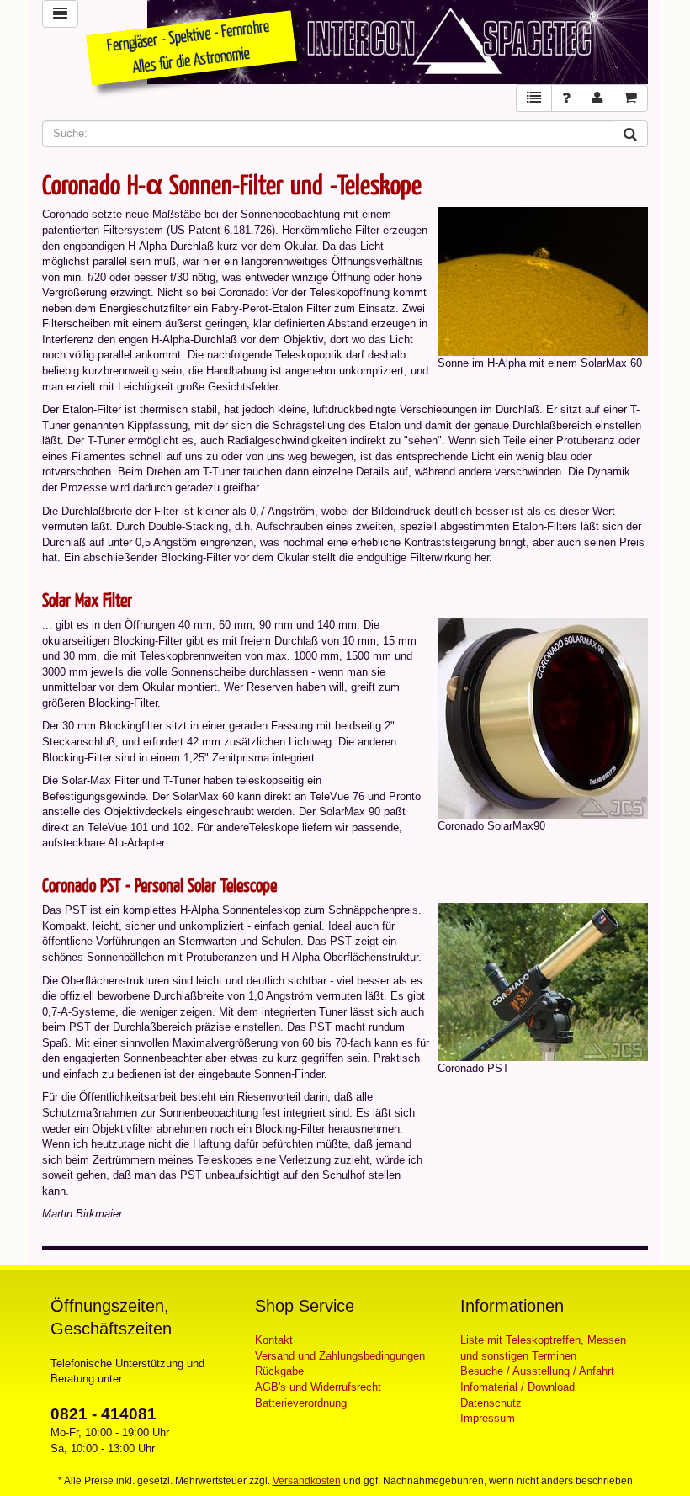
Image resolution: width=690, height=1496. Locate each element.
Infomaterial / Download (517, 1387)
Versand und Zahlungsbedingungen (340, 1356)
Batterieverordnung (301, 1403)
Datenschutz (491, 1403)
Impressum (487, 1418)
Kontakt (274, 1340)
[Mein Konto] (597, 98)
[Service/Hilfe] (566, 98)
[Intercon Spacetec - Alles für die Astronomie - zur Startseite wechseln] (397, 42)
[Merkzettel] (534, 98)
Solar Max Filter (87, 599)
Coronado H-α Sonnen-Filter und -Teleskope (232, 184)
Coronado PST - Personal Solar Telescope (159, 885)
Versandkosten (307, 1481)
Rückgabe (279, 1371)
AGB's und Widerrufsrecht (318, 1387)
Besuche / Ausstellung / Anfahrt (537, 1371)
